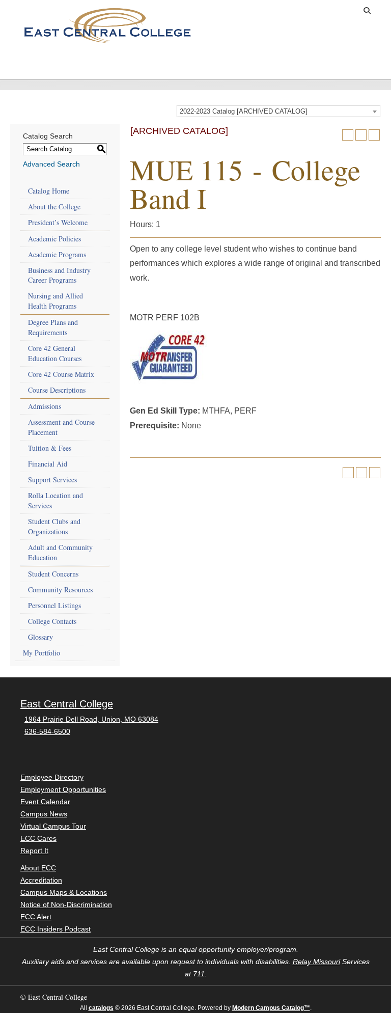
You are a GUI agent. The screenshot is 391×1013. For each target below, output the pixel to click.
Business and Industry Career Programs (59, 275)
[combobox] (278, 111)
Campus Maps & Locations (63, 892)
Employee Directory (51, 777)
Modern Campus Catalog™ (271, 1007)
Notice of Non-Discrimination (66, 904)
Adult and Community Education (60, 552)
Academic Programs (57, 254)
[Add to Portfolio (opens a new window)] (347, 135)
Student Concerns (53, 574)
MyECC (340, 11)
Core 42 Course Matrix (61, 374)
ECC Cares (38, 838)
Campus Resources (194, 65)
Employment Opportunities (63, 789)
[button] (367, 10)
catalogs (101, 1007)
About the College (54, 206)
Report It (34, 850)
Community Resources (60, 589)
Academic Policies (54, 238)
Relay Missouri (316, 961)
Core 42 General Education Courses (54, 353)
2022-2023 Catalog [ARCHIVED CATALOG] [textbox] (244, 111)
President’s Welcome (58, 222)
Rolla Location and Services (55, 500)
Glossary (40, 637)
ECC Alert (35, 917)
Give (306, 11)
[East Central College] (107, 25)
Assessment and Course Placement (61, 427)
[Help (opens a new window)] (374, 135)
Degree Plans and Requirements (53, 327)
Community (251, 61)
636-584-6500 (47, 731)
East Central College (66, 703)
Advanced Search (51, 164)
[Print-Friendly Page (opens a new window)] (361, 135)
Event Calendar (45, 802)
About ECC (306, 61)
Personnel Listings (54, 605)
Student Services (134, 65)
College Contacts (52, 621)
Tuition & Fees (49, 448)
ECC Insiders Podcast (55, 929)
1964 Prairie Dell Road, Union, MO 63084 (91, 719)
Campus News (43, 814)
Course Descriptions (57, 390)
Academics (83, 61)
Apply (274, 11)
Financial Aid (47, 464)
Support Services (52, 479)
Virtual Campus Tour (53, 826)
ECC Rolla (360, 61)
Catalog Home (48, 191)
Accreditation (41, 880)
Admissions (27, 61)
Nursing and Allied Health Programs (55, 301)
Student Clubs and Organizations (54, 526)
